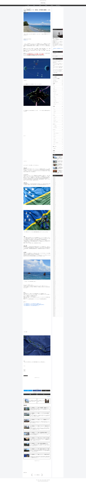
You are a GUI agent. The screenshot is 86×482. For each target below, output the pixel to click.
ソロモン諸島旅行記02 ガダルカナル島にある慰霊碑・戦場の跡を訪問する (34, 304)
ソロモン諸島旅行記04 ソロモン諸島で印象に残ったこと (31, 305)
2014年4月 (54, 313)
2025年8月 (54, 187)
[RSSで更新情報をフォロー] (43, 394)
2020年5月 (54, 230)
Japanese (55, 53)
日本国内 (58, 83)
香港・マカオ (58, 91)
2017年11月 (54, 267)
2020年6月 (54, 229)
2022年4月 (54, 215)
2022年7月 (54, 213)
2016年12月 (54, 281)
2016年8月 (54, 286)
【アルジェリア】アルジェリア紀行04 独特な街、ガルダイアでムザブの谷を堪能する (57, 70)
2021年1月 (54, 220)
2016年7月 (54, 287)
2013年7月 (54, 314)
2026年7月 (54, 178)
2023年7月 (54, 209)
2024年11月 (54, 194)
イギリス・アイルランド (58, 133)
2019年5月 (54, 245)
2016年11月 (54, 282)
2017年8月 (54, 271)
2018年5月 (54, 260)
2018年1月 (54, 265)
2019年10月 (54, 239)
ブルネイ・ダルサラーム (58, 102)
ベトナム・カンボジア (58, 94)
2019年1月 (54, 250)
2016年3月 (54, 292)
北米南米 (58, 106)
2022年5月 (54, 214)
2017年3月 (54, 277)
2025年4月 (54, 192)
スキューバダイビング (58, 81)
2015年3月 (54, 303)
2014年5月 (54, 312)
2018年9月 (54, 255)
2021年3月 (54, 218)
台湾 (58, 88)
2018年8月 (54, 256)
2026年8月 (54, 177)
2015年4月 (54, 302)
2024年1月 (54, 203)
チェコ (58, 131)
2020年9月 (54, 225)
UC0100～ (58, 148)
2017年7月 (54, 272)
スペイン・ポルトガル (58, 142)
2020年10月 (54, 224)
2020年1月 (54, 235)
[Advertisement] (37, 383)
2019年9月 (54, 240)
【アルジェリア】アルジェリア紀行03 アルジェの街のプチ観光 (57, 72)
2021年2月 (54, 219)
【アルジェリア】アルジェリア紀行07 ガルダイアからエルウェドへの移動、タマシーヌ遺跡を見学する (57, 61)
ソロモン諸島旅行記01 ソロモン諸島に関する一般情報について (32, 303)
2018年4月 (54, 261)
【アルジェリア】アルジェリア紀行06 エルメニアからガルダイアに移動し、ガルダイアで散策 (57, 64)
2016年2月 (54, 293)
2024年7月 (54, 199)
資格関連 (58, 150)
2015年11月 (54, 297)
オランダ (58, 136)
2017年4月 (54, 276)
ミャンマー (58, 99)
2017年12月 (54, 266)
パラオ (58, 86)
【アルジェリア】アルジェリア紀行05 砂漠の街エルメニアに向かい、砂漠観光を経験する (57, 67)
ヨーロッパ (58, 129)
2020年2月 (54, 234)
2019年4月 (54, 246)
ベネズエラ (58, 111)
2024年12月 (54, 193)
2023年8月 (54, 208)
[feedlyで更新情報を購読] (30, 394)
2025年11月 (54, 183)
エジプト (58, 118)
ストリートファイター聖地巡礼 (58, 78)
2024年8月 (54, 198)
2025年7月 (54, 188)
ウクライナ (58, 139)
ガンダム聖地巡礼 (25, 375)
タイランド (58, 97)
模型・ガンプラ (58, 146)
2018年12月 (54, 251)
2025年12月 (54, 182)
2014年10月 (54, 308)
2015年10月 (54, 298)
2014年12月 (54, 307)
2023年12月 (54, 204)
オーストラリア (58, 127)
